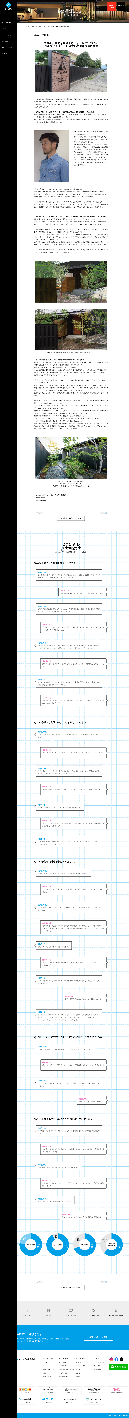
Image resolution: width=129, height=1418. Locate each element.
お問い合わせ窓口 (98, 1337)
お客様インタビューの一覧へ (71, 518)
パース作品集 (62, 1362)
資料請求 (111, 6)
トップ (4, 16)
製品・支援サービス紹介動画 (66, 1369)
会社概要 (78, 1373)
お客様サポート (6, 41)
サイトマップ (95, 1358)
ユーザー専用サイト (97, 1369)
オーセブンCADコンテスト (50, 1369)
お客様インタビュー (64, 1366)
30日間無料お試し (64, 1373)
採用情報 (78, 1376)
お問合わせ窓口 (96, 1366)
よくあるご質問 (47, 1376)
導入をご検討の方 (38, 26)
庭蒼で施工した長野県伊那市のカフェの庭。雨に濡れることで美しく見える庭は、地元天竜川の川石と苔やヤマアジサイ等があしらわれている (71, 484)
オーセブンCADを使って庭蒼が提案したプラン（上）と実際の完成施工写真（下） (71, 352)
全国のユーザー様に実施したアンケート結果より (71, 548)
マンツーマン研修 (80, 1366)
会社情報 (4, 28)
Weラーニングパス (80, 1358)
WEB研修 (78, 1362)
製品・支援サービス (7, 22)
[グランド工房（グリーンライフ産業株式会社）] (103, 513)
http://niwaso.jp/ (41, 500)
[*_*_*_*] (71, 91)
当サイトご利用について (98, 1362)
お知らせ (4, 53)
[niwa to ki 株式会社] (39, 513)
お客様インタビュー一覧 (52, 26)
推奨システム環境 (63, 1358)
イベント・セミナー (7, 35)
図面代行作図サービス (65, 1376)
